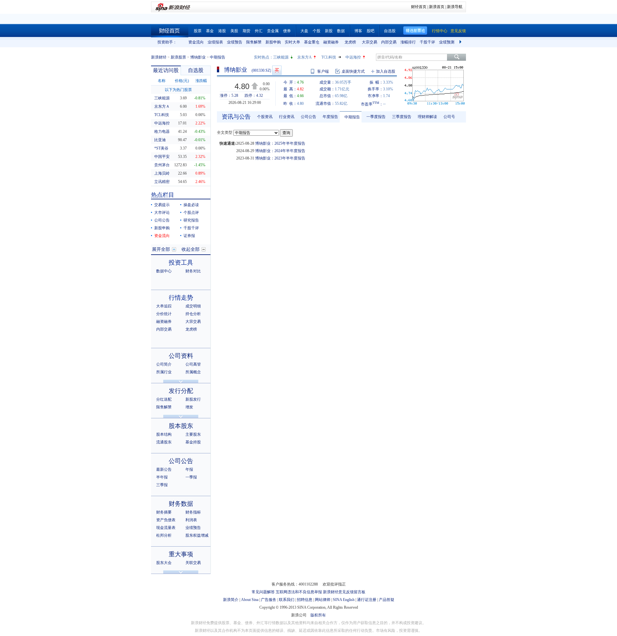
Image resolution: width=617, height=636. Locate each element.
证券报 (189, 235)
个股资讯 (265, 116)
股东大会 (164, 562)
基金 (210, 31)
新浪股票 (178, 57)
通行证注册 (366, 599)
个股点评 (191, 212)
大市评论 (162, 212)
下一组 (461, 42)
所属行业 (164, 372)
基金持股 (193, 442)
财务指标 (193, 512)
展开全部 (161, 249)
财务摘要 (164, 512)
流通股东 (164, 442)
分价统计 (164, 314)
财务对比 (193, 271)
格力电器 (162, 131)
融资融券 (331, 42)
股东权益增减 (197, 535)
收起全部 (191, 249)
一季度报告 (376, 116)
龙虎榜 (350, 42)
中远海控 (353, 57)
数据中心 (164, 271)
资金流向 (196, 42)
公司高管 (193, 364)
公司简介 (164, 364)
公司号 (449, 116)
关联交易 (193, 562)
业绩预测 (446, 42)
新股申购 (273, 42)
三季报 (162, 485)
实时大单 (292, 42)
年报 (189, 469)
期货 (246, 31)
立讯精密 (162, 181)
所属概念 (193, 372)
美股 (234, 31)
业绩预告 (234, 42)
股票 (197, 31)
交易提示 (162, 205)
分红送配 (164, 399)
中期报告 (352, 117)
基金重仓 (311, 42)
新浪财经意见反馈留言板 (344, 592)
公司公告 (162, 220)
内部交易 (389, 42)
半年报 (162, 477)
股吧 (370, 31)
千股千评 (427, 42)
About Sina (249, 599)
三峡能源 (281, 57)
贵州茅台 (162, 165)
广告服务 (268, 599)
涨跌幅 (201, 80)
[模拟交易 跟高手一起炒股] (277, 70)
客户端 (323, 71)
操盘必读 (191, 205)
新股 (329, 31)
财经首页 (418, 7)
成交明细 (193, 306)
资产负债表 (165, 520)
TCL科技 (328, 57)
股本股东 (181, 425)
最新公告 (164, 469)
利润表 (191, 520)
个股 (316, 31)
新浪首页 (436, 7)
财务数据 (181, 503)
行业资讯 (286, 116)
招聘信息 (304, 599)
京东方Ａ (162, 106)
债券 (287, 31)
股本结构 (164, 434)
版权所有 (318, 615)
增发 (189, 407)
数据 (341, 31)
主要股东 (193, 434)
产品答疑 (386, 599)
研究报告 (191, 220)
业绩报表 (215, 42)
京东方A (304, 57)
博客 (358, 31)
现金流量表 (165, 527)
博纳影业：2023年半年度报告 (280, 158)
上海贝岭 (162, 173)
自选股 (390, 31)
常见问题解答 (263, 592)
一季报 (191, 477)
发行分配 (181, 390)
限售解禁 (254, 42)
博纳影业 (198, 57)
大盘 (304, 31)
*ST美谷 (161, 148)
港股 (222, 31)
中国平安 (162, 156)
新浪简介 (230, 599)
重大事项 (181, 554)
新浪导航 (454, 7)
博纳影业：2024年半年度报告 (280, 151)
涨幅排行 (408, 42)
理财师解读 (427, 116)
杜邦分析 (164, 535)
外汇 (259, 31)
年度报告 (330, 116)
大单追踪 (164, 306)
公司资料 (181, 355)
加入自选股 (385, 71)
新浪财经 (158, 57)
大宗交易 (369, 42)
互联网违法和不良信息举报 (299, 592)
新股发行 (193, 399)
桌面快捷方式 (353, 71)
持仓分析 (193, 314)
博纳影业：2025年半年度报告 (280, 143)
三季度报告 (401, 116)
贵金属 (273, 31)
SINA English (343, 599)
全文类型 (224, 132)
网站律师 (322, 599)
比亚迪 (160, 140)
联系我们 (286, 599)
